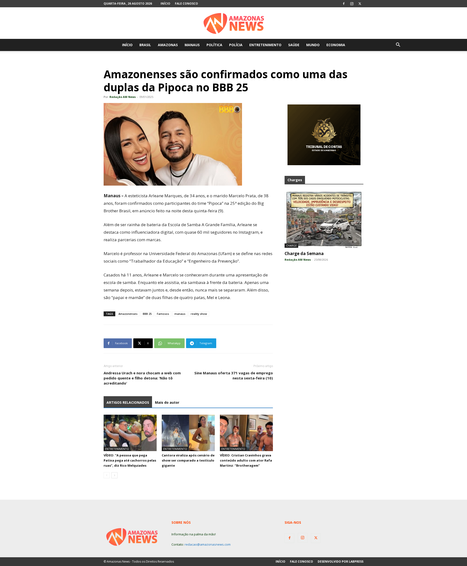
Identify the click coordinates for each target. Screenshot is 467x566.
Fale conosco (186, 3)
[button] (398, 45)
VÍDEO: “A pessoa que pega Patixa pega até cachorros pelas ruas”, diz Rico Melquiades (130, 460)
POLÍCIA (235, 45)
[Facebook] (343, 3)
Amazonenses (127, 314)
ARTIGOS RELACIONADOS (128, 402)
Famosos (163, 314)
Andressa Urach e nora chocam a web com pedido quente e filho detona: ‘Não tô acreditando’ (142, 378)
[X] (359, 3)
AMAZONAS (168, 45)
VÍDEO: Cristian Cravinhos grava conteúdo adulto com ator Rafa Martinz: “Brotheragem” (246, 460)
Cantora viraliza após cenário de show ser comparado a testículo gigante (188, 460)
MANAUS (192, 45)
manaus (179, 314)
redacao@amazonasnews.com (208, 544)
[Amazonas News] (233, 23)
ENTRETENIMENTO (265, 45)
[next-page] (114, 475)
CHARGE (291, 245)
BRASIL (145, 45)
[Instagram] (351, 3)
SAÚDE (293, 45)
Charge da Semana (304, 253)
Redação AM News (122, 97)
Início (165, 3)
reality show (199, 314)
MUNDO (313, 45)
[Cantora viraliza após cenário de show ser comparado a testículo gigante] (188, 433)
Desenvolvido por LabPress (340, 561)
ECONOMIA (335, 45)
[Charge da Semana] (324, 219)
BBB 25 (147, 314)
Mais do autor (167, 402)
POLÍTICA (214, 45)
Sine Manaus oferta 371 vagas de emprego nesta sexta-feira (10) (233, 375)
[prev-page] (107, 475)
